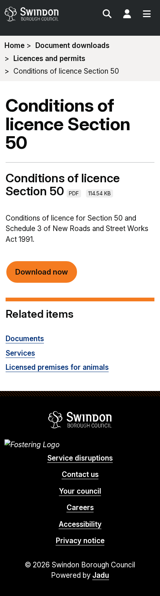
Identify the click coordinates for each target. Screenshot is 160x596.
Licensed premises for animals (57, 367)
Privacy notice (80, 540)
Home (14, 45)
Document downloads (72, 45)
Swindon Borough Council (80, 419)
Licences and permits (49, 58)
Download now (41, 271)
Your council (80, 491)
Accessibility (80, 524)
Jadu (100, 575)
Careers (80, 507)
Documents (25, 338)
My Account (127, 15)
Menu (147, 15)
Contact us (80, 474)
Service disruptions (80, 458)
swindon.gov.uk (41, 14)
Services (20, 353)
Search (107, 15)
